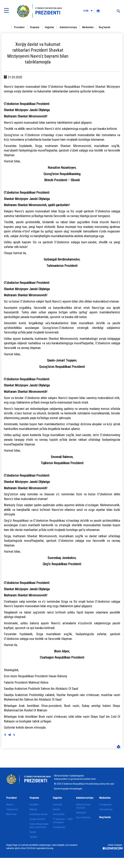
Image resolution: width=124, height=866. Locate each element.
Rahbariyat (81, 812)
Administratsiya (68, 27)
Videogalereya (105, 809)
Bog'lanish (104, 27)
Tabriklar (33, 836)
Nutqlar (33, 832)
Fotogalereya (105, 804)
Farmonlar (57, 804)
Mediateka (87, 27)
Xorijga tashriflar (37, 819)
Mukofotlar (11, 814)
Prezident (19, 27)
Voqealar (35, 27)
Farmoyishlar (59, 814)
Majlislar (33, 809)
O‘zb (86, 10)
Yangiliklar (34, 804)
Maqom (9, 804)
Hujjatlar (49, 27)
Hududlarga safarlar (39, 814)
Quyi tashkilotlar (83, 817)
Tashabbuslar (59, 827)
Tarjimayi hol (12, 809)
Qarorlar (56, 809)
